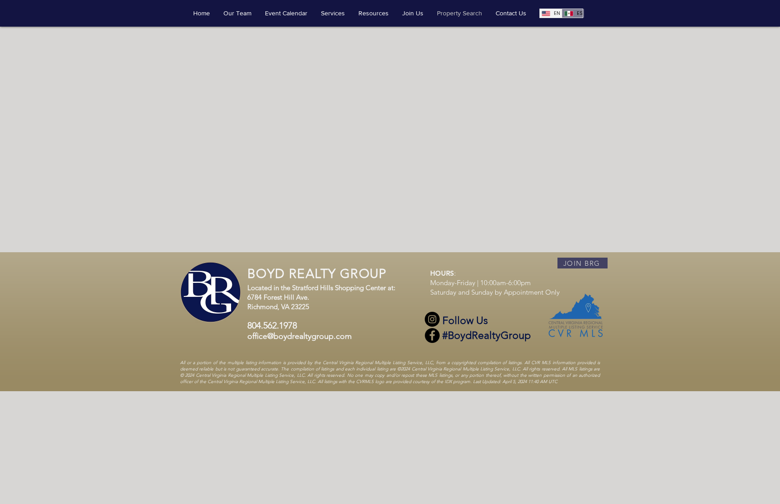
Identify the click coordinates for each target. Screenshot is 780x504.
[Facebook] (432, 335)
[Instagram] (432, 319)
